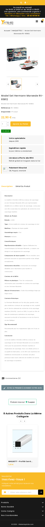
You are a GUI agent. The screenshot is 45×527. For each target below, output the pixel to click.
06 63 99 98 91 (33, 16)
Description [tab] (7, 186)
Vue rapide (20, 437)
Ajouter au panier (20, 124)
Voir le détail (25, 444)
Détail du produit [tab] (23, 186)
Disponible (5, 112)
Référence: (5, 108)
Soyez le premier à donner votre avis (24, 388)
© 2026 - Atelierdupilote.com (22, 524)
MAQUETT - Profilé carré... (20, 461)
